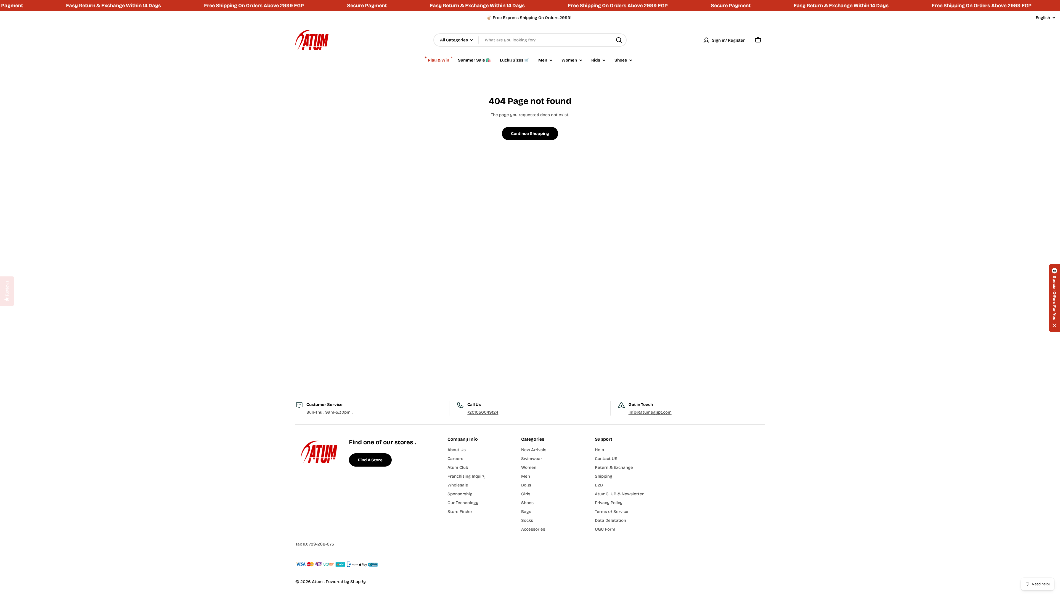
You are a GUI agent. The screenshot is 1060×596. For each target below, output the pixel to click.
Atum (318, 581)
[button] (1054, 298)
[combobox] (530, 40)
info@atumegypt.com (650, 412)
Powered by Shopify (346, 581)
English (1043, 18)
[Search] (619, 40)
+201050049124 (482, 412)
